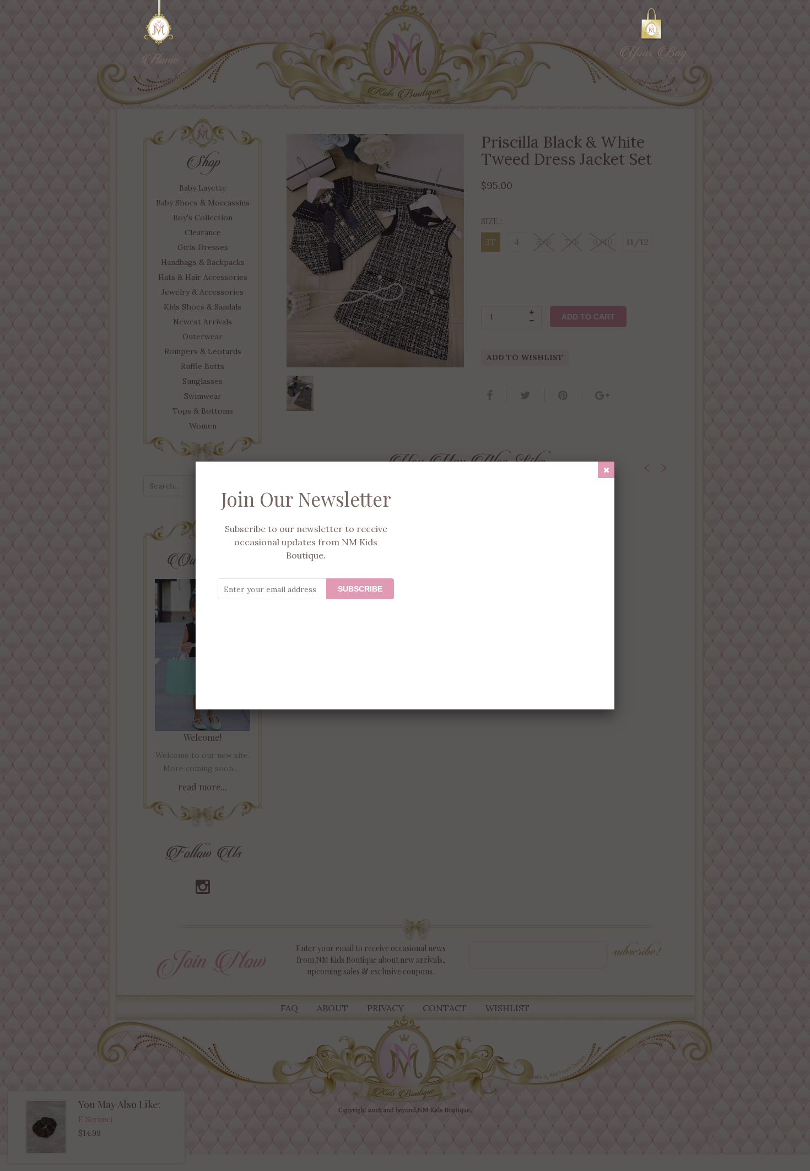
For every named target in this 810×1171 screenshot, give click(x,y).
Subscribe (360, 588)
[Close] (606, 470)
